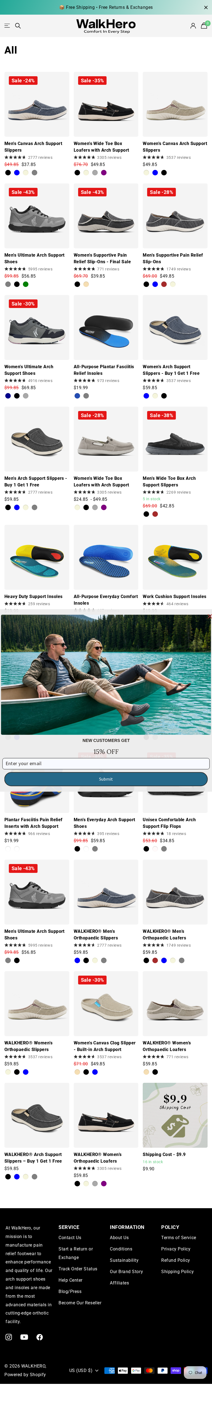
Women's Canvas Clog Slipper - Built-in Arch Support (105, 1046)
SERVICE (69, 1227)
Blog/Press (70, 1291)
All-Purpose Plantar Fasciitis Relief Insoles (104, 370)
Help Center (71, 1280)
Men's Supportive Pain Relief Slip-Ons (173, 258)
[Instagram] (9, 1337)
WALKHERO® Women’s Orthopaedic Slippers (28, 1046)
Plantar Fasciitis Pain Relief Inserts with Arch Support (33, 823)
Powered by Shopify (25, 1374)
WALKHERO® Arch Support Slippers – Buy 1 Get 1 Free (33, 1158)
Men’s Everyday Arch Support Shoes (104, 823)
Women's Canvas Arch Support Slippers (175, 147)
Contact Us (70, 1237)
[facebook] (39, 1337)
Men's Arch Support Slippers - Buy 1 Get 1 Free (35, 482)
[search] (18, 26)
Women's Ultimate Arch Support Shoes (28, 370)
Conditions (121, 1249)
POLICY (170, 1227)
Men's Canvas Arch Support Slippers (33, 147)
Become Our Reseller (80, 1302)
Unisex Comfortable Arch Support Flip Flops (169, 823)
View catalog (7, 26)
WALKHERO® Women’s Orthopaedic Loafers (167, 1046)
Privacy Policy (176, 1249)
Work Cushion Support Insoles (174, 596)
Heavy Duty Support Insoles (33, 596)
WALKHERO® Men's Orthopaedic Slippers (96, 935)
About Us (119, 1237)
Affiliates (119, 1283)
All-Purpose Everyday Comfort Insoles (106, 600)
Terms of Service (178, 1237)
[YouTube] (24, 1337)
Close (206, 7)
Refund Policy (175, 1260)
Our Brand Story (126, 1271)
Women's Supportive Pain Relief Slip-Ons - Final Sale (102, 258)
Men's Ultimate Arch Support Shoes (34, 258)
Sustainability (124, 1260)
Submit (106, 779)
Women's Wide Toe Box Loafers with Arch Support (101, 147)
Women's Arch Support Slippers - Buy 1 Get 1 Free (171, 370)
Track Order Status (78, 1268)
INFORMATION (127, 1227)
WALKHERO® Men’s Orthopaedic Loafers (164, 935)
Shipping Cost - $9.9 (164, 1154)
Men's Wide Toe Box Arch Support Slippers (169, 482)
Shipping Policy (177, 1271)
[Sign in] (193, 26)
